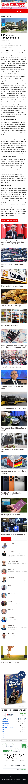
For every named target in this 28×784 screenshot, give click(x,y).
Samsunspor (6, 723)
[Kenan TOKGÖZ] (4, 554)
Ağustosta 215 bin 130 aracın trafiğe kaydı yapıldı (12, 265)
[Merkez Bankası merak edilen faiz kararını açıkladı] (14, 440)
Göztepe (5, 733)
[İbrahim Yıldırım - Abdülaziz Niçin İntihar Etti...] (14, 689)
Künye (16, 777)
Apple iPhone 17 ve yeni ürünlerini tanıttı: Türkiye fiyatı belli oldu (12, 494)
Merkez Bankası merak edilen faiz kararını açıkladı (12, 451)
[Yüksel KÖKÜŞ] (4, 611)
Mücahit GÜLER (11, 585)
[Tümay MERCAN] (4, 571)
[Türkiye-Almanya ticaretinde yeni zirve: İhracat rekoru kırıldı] (14, 462)
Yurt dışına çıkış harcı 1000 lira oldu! (11, 514)
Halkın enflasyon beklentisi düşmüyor (11, 367)
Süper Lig (10, 714)
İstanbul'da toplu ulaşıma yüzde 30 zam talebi (13, 408)
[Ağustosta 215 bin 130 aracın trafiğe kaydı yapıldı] (14, 255)
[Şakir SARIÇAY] (4, 627)
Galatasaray (5, 719)
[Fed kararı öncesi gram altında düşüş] (14, 296)
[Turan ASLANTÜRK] (4, 595)
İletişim (11, 777)
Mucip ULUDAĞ (11, 634)
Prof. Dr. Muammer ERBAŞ (13, 561)
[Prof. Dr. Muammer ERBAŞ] (4, 563)
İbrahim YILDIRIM (11, 544)
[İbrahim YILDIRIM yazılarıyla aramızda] (14, 8)
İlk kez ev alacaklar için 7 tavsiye (10, 662)
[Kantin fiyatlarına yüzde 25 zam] (14, 316)
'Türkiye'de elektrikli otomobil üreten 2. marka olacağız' (13, 429)
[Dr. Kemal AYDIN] (4, 580)
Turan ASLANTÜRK (11, 593)
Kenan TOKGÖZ (11, 552)
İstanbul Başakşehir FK (8, 727)
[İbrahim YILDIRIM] (4, 546)
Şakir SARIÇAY (11, 625)
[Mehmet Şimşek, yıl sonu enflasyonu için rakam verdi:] (14, 231)
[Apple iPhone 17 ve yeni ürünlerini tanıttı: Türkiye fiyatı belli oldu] (14, 483)
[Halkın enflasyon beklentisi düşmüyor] (14, 357)
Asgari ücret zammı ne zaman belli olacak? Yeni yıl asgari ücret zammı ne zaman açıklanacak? (14, 346)
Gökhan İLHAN (11, 617)
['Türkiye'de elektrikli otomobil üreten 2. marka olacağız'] (14, 418)
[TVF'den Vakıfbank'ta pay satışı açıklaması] (14, 276)
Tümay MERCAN (11, 569)
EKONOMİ (9, 16)
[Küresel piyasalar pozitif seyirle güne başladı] (14, 525)
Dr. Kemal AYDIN (11, 577)
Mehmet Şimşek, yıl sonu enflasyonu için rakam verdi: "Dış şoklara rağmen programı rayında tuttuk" (13, 243)
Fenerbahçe (5, 721)
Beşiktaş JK (5, 725)
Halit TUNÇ (10, 601)
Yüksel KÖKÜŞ (10, 609)
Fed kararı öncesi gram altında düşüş (11, 306)
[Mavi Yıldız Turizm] (14, 1)
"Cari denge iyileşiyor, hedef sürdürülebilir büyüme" (12, 387)
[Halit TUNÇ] (4, 603)
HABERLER (3, 16)
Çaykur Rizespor (6, 735)
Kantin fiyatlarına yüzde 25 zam (9, 325)
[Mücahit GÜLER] (4, 587)
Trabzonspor (5, 731)
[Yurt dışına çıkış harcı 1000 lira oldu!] (14, 505)
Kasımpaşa (5, 737)
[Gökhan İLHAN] (4, 619)
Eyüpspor (5, 729)
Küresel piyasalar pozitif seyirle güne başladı (13, 534)
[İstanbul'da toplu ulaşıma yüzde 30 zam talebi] (14, 399)
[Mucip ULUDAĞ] (4, 636)
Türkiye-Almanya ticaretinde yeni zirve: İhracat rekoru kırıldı (13, 472)
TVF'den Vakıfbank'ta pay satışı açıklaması (12, 286)
